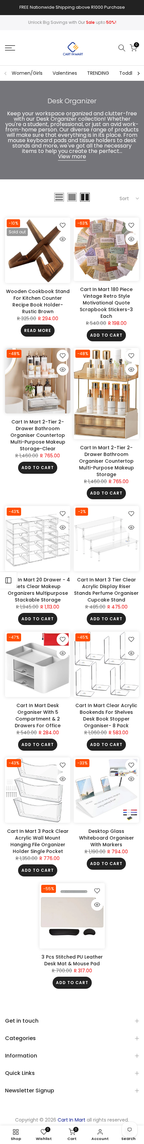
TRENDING (98, 73)
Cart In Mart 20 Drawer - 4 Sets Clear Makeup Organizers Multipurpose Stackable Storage (37, 589)
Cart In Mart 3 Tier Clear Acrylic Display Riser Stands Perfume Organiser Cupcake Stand (106, 589)
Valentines (65, 73)
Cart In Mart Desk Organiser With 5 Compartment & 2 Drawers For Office (38, 715)
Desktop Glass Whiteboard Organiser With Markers (106, 838)
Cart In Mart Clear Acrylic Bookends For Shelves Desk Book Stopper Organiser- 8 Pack (106, 715)
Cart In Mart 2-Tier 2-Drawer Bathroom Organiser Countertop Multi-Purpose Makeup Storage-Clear (37, 435)
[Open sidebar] (8, 580)
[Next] (138, 73)
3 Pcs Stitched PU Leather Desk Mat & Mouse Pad (72, 960)
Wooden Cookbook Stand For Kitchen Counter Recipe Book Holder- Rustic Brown (38, 301)
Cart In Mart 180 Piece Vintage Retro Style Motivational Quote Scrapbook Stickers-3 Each (106, 303)
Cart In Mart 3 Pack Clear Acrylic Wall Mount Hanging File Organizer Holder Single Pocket (38, 841)
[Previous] (5, 73)
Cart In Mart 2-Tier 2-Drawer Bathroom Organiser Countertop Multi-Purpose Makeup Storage (106, 461)
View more (72, 156)
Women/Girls (27, 73)
